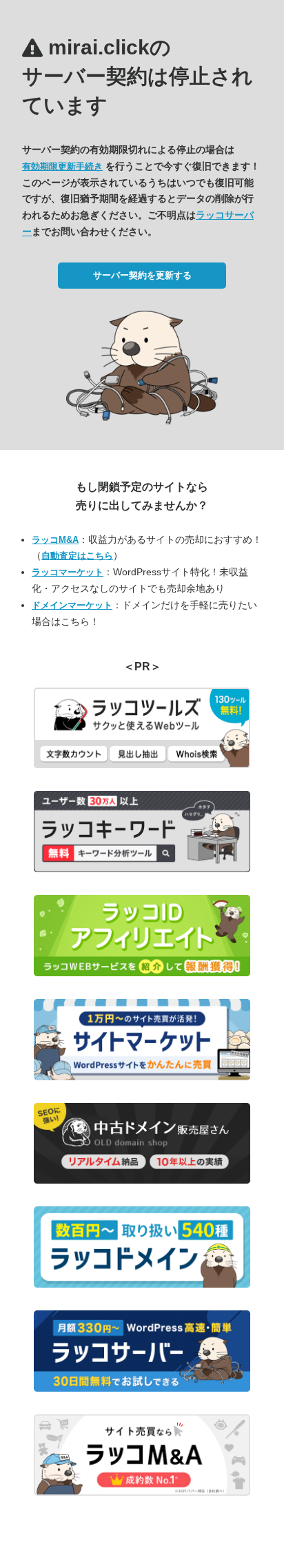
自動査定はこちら (77, 555)
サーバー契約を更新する (142, 275)
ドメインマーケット (72, 605)
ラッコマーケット (67, 572)
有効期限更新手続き (62, 166)
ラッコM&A (55, 540)
